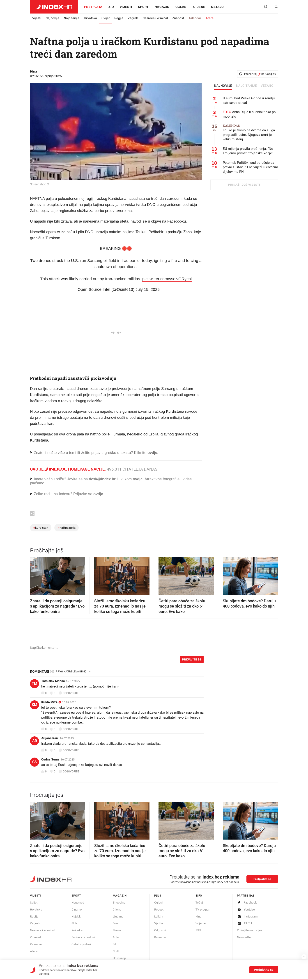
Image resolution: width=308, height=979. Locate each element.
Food (116, 923)
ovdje (138, 479)
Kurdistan (40, 527)
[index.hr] (54, 7)
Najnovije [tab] (223, 85)
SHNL (75, 923)
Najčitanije (71, 18)
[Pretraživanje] (274, 7)
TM (34, 683)
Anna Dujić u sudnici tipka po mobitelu (249, 114)
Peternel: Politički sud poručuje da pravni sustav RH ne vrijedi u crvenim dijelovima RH (250, 167)
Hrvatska (90, 18)
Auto (116, 937)
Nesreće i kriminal (155, 18)
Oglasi (181, 7)
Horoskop (119, 958)
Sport (143, 7)
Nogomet (77, 902)
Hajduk (76, 916)
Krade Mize (49, 702)
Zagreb (133, 18)
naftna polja (66, 527)
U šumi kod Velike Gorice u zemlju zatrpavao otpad (249, 100)
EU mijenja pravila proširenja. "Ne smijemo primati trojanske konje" (248, 151)
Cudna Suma (50, 759)
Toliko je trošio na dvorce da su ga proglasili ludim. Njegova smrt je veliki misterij (249, 132)
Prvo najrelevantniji (71, 671)
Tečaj (199, 902)
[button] (35, 574)
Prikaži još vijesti (244, 184)
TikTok (248, 923)
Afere (210, 18)
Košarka (77, 930)
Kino (198, 916)
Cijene (199, 7)
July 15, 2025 (148, 289)
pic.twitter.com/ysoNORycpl (167, 279)
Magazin (120, 895)
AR (34, 741)
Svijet (105, 18)
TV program (203, 909)
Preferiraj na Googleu (260, 73)
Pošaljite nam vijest (250, 930)
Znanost (178, 18)
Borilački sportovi (83, 937)
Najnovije (52, 18)
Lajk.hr (158, 916)
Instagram (251, 916)
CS (34, 762)
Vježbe (158, 923)
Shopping (119, 902)
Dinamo (76, 909)
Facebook (250, 902)
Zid (111, 7)
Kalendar (194, 18)
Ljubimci (118, 916)
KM (34, 705)
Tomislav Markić (53, 681)
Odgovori (160, 930)
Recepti (159, 909)
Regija (118, 18)
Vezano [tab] (267, 85)
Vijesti (126, 7)
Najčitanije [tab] (246, 85)
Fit (114, 944)
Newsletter (244, 937)
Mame (117, 930)
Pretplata (93, 7)
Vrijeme (200, 923)
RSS (198, 930)
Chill (116, 951)
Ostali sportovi (81, 944)
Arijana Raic (50, 738)
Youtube (249, 909)
